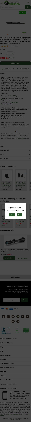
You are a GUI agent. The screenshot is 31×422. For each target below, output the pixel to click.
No (19, 215)
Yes (12, 215)
